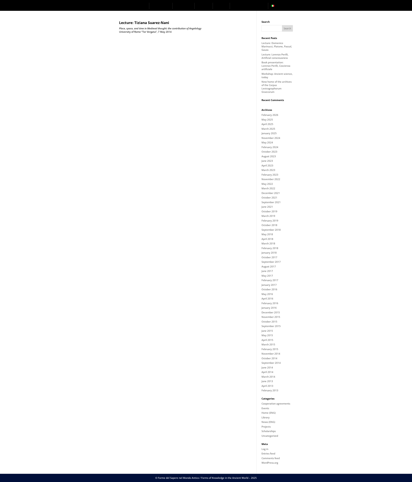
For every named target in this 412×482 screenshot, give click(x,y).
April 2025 (267, 124)
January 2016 (269, 307)
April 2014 (267, 372)
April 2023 (267, 165)
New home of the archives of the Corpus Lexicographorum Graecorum (277, 86)
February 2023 (270, 174)
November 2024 (271, 138)
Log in (265, 449)
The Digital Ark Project (246, 5)
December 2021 (271, 193)
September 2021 (271, 202)
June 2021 (267, 206)
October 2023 (269, 151)
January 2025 (269, 133)
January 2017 (269, 284)
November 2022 (271, 179)
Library (266, 417)
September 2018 (271, 229)
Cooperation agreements (276, 403)
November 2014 (271, 353)
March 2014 (268, 376)
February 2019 (270, 220)
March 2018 (268, 243)
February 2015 (270, 349)
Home (143, 5)
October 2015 (269, 321)
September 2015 (271, 326)
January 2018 (269, 252)
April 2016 (267, 298)
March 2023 (268, 170)
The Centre (161, 5)
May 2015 (267, 335)
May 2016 (267, 294)
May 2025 (267, 119)
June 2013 (267, 381)
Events (223, 5)
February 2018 (270, 248)
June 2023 (267, 160)
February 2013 (270, 390)
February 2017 (270, 280)
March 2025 (268, 128)
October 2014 (269, 358)
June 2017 (267, 271)
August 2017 (269, 266)
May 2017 (267, 275)
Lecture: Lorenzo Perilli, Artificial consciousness (275, 56)
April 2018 (267, 239)
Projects (205, 5)
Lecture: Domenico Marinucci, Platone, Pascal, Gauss (277, 46)
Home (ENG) (269, 412)
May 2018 (267, 234)
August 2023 (269, 156)
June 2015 (267, 330)
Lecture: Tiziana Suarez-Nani (144, 22)
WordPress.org (270, 462)
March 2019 (268, 215)
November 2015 (271, 316)
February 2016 (270, 303)
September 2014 (271, 362)
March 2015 (268, 344)
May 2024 (267, 142)
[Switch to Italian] (273, 6)
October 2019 (269, 211)
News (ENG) (268, 422)
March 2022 (268, 188)
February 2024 (270, 147)
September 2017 (271, 261)
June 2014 (267, 367)
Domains (184, 5)
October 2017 (269, 257)
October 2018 (269, 225)
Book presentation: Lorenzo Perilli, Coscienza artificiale (276, 66)
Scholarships (269, 431)
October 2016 (269, 289)
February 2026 (270, 114)
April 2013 (267, 385)
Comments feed (271, 458)
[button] (265, 6)
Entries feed (268, 453)
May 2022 (267, 183)
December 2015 (271, 312)
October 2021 (269, 197)
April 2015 (267, 340)
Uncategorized (270, 435)
